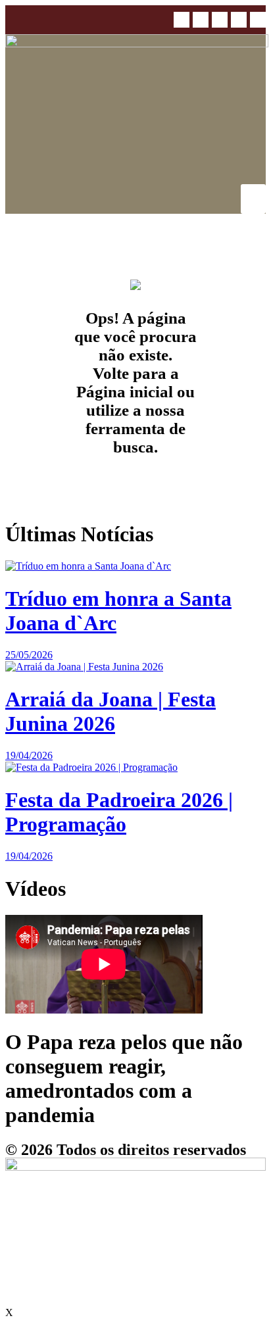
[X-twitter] (220, 20)
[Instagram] (201, 20)
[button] (258, 20)
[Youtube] (239, 20)
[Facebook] (181, 20)
